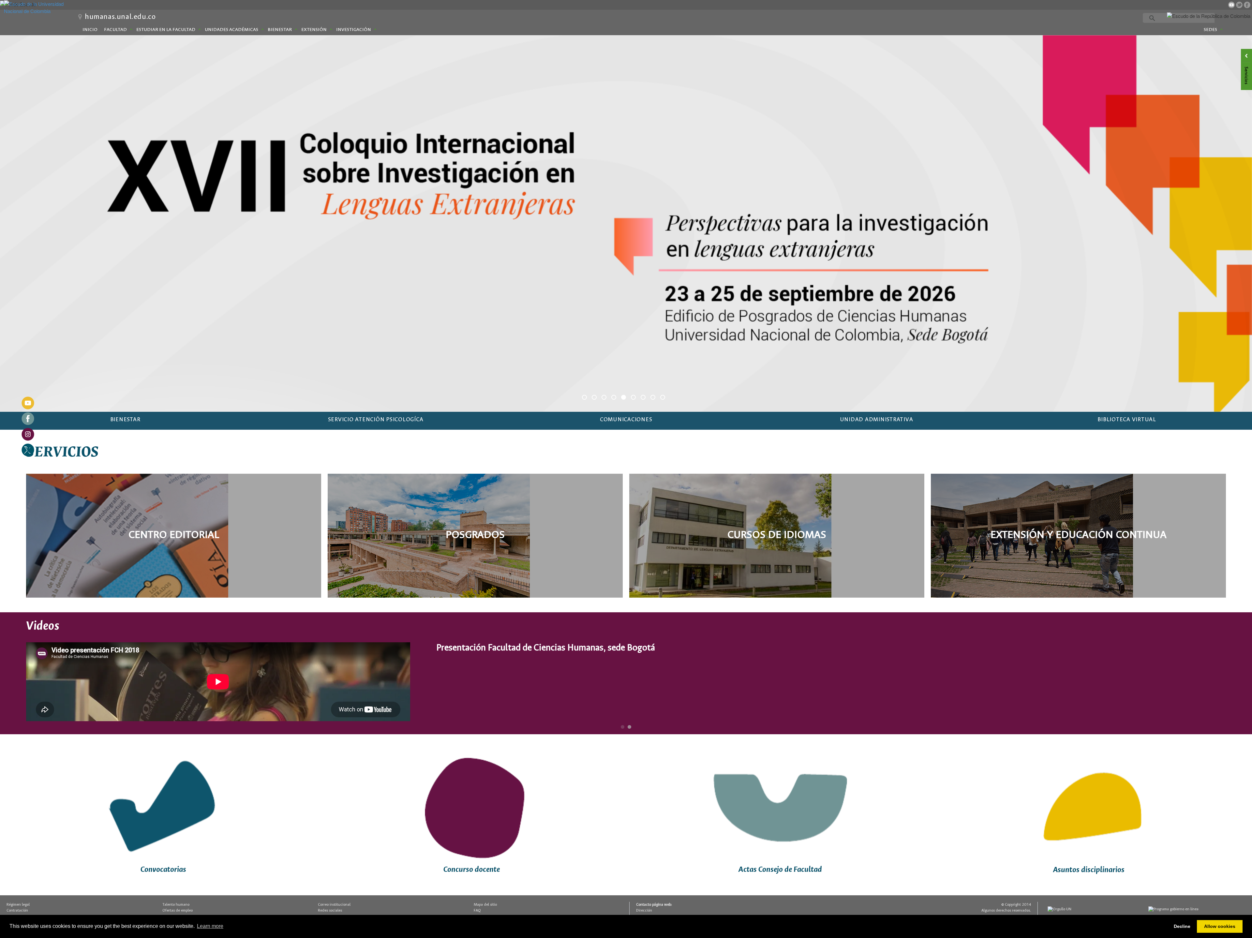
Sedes (1210, 29)
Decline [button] (1182, 926)
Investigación (353, 29)
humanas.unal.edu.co (120, 17)
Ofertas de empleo (177, 910)
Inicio (89, 29)
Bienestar (280, 29)
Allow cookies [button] (1219, 926)
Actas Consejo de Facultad (780, 869)
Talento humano (175, 904)
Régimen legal (18, 904)
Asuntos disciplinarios (1089, 869)
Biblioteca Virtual (1126, 419)
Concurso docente (471, 869)
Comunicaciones (626, 419)
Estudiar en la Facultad (165, 29)
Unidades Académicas (231, 29)
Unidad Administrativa (876, 419)
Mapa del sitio (485, 904)
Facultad (115, 29)
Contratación (17, 910)
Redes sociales (330, 910)
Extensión (314, 29)
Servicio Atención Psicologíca (376, 419)
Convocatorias (163, 869)
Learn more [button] (210, 926)
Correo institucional (334, 904)
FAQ (477, 910)
